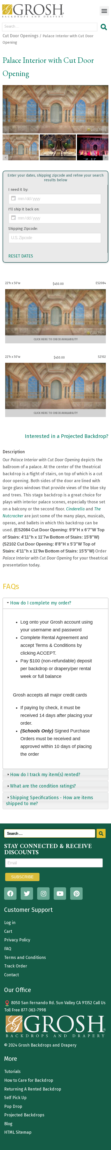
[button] (104, 11)
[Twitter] (27, 893)
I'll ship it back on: (23, 209)
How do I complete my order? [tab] (40, 603)
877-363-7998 (33, 1010)
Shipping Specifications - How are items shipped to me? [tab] (49, 800)
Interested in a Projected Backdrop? (66, 436)
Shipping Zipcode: (23, 228)
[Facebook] (10, 893)
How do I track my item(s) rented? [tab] (45, 774)
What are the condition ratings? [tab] (43, 786)
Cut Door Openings (20, 35)
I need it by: (18, 189)
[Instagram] (43, 893)
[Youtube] (60, 893)
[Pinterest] (76, 893)
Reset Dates (20, 256)
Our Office (17, 990)
